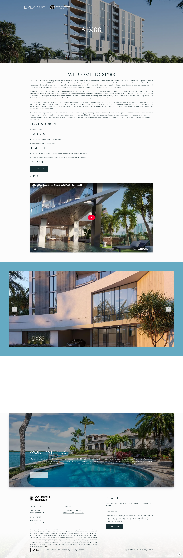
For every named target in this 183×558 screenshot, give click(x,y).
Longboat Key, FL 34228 (73, 513)
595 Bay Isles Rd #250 (72, 510)
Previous (14, 309)
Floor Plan (39, 169)
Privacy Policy (119, 521)
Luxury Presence (78, 550)
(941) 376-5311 (35, 510)
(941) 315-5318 (35, 520)
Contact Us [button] (39, 475)
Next (168, 309)
